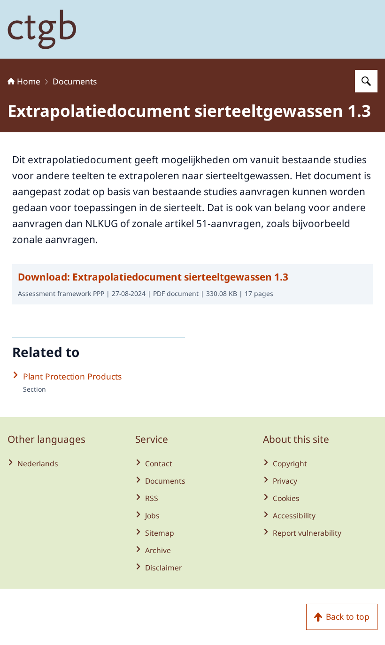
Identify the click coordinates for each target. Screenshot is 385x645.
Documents (75, 81)
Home (28, 81)
